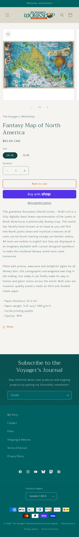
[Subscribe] (67, 395)
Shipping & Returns (18, 439)
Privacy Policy (15, 456)
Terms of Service (17, 448)
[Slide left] (31, 107)
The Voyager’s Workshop (25, 523)
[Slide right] (48, 107)
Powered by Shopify (48, 523)
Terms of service (50, 529)
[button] (7, 15)
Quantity (7, 163)
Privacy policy (31, 529)
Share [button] (9, 326)
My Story (12, 414)
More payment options (39, 203)
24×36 (10, 155)
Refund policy (68, 523)
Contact (12, 423)
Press (10, 431)
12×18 (26, 155)
